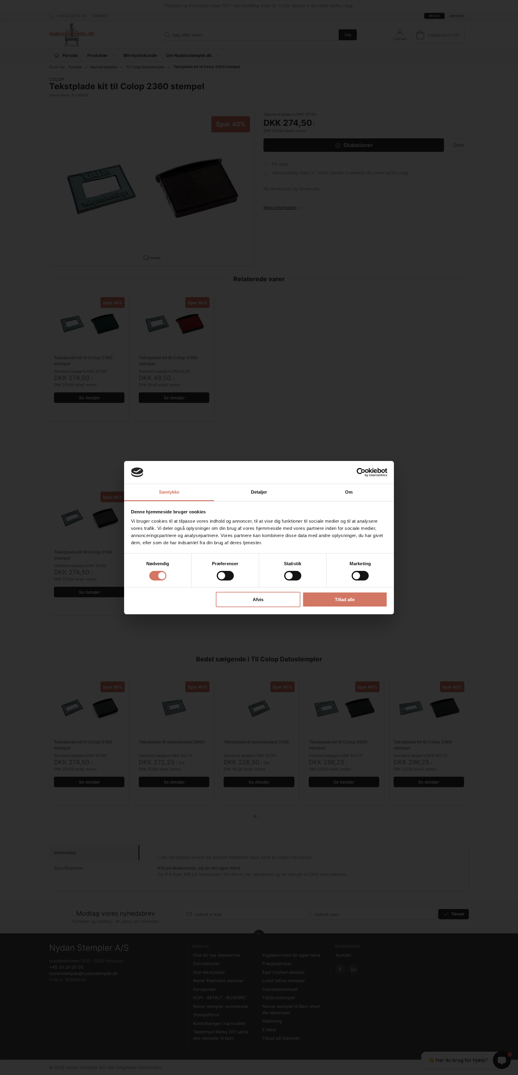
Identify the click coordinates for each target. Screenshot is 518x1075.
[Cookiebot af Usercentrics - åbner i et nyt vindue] (361, 472)
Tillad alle (345, 599)
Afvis (258, 599)
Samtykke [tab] (169, 492)
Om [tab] (349, 492)
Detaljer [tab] (259, 492)
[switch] (225, 575)
